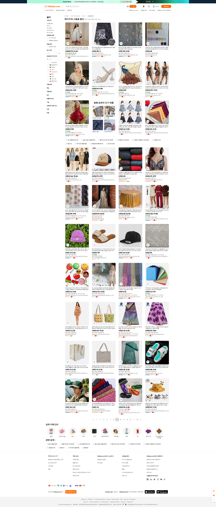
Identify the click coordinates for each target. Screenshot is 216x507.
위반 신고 (124, 475)
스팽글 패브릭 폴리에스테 (97, 143)
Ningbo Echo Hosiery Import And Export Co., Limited (77, 56)
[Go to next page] (140, 419)
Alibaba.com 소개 (53, 456)
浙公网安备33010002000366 (135, 504)
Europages (132, 499)
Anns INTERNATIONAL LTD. (99, 257)
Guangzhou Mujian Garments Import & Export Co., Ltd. (130, 132)
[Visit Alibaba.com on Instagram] (158, 479)
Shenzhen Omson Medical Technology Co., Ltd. (104, 93)
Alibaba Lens (57, 491)
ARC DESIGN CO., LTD (151, 54)
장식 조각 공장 (111, 143)
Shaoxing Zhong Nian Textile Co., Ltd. (101, 54)
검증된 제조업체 (101, 459)
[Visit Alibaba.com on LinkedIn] (151, 479)
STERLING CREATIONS (98, 218)
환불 (123, 469)
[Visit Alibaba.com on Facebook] (148, 479)
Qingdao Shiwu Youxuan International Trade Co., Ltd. (157, 132)
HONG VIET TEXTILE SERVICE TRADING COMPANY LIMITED (157, 256)
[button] (128, 6)
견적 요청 (99, 462)
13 (130, 419)
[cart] (149, 6)
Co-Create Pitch (52, 462)
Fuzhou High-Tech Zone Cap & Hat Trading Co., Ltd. (77, 256)
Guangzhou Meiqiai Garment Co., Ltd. (75, 134)
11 (123, 419)
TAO (121, 499)
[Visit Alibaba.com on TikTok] (165, 479)
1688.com (90, 499)
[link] (214, 491)
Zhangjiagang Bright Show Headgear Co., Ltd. (157, 410)
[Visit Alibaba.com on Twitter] (154, 479)
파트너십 (149, 472)
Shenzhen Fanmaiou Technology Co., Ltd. (129, 412)
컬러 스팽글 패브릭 (53, 444)
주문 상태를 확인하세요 (153, 466)
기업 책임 (50, 466)
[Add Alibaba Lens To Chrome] (70, 492)
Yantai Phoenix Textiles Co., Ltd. (127, 95)
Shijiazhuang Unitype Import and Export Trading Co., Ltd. (104, 179)
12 (127, 419)
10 (120, 419)
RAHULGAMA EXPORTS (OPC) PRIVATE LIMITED (77, 373)
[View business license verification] (123, 504)
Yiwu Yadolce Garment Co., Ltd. (73, 95)
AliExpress (84, 499)
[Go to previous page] (93, 419)
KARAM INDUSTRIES (70, 334)
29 (137, 419)
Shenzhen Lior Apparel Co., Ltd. (73, 179)
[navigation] (54, 218)
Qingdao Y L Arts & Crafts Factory (100, 334)
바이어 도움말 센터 (127, 459)
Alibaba (66, 16)
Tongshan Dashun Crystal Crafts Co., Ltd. (129, 296)
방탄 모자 (69, 143)
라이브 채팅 (125, 462)
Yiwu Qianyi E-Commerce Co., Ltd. (154, 296)
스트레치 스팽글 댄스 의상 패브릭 (141, 140)
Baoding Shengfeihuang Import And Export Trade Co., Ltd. (77, 410)
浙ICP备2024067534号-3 (151, 504)
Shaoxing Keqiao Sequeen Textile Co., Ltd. (103, 295)
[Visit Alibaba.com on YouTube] (161, 479)
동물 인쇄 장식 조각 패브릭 (68, 444)
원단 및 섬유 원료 (75, 16)
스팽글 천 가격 (157, 140)
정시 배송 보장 (76, 466)
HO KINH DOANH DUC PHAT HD (153, 179)
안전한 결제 (76, 459)
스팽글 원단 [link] (90, 16)
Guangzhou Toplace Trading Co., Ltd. (128, 373)
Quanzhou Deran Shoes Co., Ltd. (153, 373)
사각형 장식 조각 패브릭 (123, 140)
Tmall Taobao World (100, 499)
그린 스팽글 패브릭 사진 (72, 140)
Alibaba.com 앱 (123, 491)
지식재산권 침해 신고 (127, 472)
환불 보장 (75, 462)
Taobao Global (115, 499)
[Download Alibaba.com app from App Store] (150, 492)
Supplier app (109, 491)
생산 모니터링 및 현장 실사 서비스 (82, 472)
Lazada (108, 499)
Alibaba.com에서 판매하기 (153, 459)
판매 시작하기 (150, 462)
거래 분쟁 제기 (126, 466)
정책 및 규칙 (76, 475)
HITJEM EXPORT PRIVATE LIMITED (101, 410)
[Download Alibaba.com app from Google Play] (162, 492)
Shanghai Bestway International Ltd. (128, 335)
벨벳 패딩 (86, 447)
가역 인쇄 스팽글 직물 (81, 143)
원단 (84, 16)
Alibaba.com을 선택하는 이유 (55, 459)
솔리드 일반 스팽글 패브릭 (89, 140)
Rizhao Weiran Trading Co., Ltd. (127, 217)
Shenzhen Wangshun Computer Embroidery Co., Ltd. (77, 295)
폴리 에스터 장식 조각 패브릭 (106, 140)
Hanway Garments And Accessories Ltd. (129, 256)
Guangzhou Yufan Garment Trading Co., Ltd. (156, 218)
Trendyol (126, 499)
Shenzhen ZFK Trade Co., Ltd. (152, 95)
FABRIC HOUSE (123, 179)
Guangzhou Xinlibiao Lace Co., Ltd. (74, 217)
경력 (49, 469)
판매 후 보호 (76, 469)
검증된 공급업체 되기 (152, 469)
